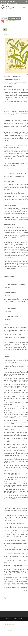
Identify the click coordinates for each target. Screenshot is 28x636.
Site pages (4, 18)
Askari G (21, 530)
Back (5, 29)
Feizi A (25, 530)
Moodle (10, 630)
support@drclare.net (12, 3)
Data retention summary (8, 624)
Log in (26, 2)
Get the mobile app (6, 626)
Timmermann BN (8, 562)
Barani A (7, 532)
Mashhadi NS (7, 530)
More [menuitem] (24, 7)
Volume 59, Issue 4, (9, 577)
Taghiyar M (12, 532)
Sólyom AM (23, 560)
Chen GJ (12, 560)
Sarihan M (17, 560)
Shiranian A (19, 532)
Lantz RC (6, 560)
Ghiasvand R (15, 530)
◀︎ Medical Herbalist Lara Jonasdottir (13, 595)
